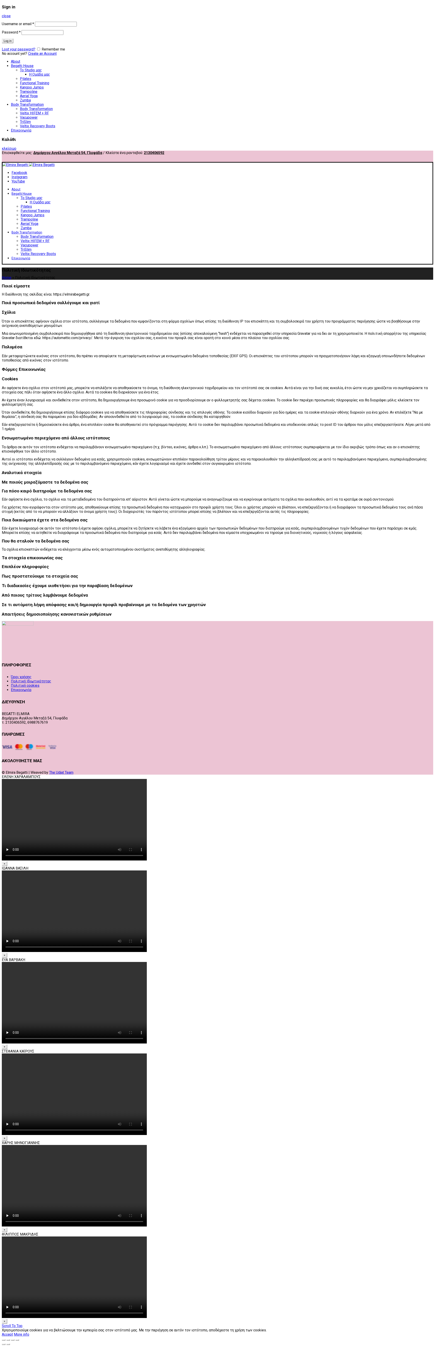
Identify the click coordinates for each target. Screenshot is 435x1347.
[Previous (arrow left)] (3, 1344)
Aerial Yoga (29, 96)
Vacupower (29, 117)
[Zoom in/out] (17, 1340)
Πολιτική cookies (25, 685)
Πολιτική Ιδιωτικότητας (31, 681)
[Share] (8, 1340)
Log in (8, 41)
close (6, 16)
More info (21, 1334)
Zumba (25, 100)
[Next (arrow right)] (8, 1344)
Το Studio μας (31, 70)
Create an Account (42, 53)
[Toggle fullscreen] (12, 1340)
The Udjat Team (61, 772)
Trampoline (28, 91)
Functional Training (34, 83)
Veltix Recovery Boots (37, 126)
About (15, 61)
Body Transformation (27, 104)
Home (6, 277)
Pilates (25, 79)
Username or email (18, 24)
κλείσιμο (9, 148)
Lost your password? (18, 49)
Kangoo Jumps (32, 87)
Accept (7, 1334)
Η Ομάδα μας (39, 74)
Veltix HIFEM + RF (34, 113)
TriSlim (25, 122)
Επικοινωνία (21, 130)
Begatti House (22, 66)
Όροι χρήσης (21, 677)
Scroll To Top (12, 1326)
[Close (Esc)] (3, 1340)
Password (11, 32)
